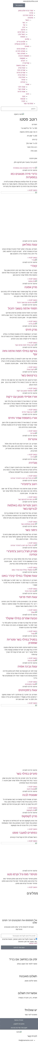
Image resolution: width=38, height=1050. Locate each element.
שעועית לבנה (29, 795)
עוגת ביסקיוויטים (28, 690)
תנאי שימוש (33, 943)
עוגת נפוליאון (29, 244)
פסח (23, 96)
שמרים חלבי (21, 70)
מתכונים (30, 18)
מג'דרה (33, 462)
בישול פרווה (21, 32)
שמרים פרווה (21, 73)
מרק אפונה (30, 287)
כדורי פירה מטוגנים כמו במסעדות (24, 175)
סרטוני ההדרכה (28, 15)
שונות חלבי (21, 87)
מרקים (23, 30)
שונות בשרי (21, 89)
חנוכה (23, 101)
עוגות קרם (22, 77)
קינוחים (23, 82)
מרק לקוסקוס (29, 816)
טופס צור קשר (28, 103)
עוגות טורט (21, 68)
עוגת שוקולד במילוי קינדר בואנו (19, 575)
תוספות (22, 37)
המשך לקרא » (32, 190)
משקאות (22, 58)
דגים (23, 27)
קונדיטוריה (26, 63)
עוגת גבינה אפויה (27, 666)
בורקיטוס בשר (29, 375)
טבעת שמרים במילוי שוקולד (21, 618)
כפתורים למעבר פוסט (24, 832)
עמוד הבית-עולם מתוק (25, 11)
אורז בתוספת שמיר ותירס (22, 418)
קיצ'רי (33, 266)
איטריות (32, 439)
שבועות (22, 99)
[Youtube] (23, 1046)
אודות (31, 13)
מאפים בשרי (21, 53)
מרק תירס (31, 329)
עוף (24, 25)
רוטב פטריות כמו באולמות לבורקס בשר (22, 507)
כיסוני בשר (31, 530)
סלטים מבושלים (20, 44)
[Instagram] (29, 1046)
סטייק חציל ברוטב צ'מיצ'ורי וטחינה (21, 553)
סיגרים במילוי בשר (26, 773)
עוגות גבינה (21, 75)
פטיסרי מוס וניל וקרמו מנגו (22, 874)
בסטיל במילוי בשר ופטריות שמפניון (22, 641)
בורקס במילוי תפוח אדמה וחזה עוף (19, 352)
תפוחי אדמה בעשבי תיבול (22, 308)
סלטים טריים (21, 42)
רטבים (23, 61)
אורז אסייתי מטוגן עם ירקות (21, 396)
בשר (23, 23)
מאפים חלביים (20, 51)
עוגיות (23, 80)
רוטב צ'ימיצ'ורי (29, 484)
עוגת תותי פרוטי (28, 597)
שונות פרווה (21, 92)
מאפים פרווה (21, 49)
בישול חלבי (21, 34)
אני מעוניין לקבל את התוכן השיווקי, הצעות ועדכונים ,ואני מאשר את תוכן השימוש (19, 941)
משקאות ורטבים (24, 56)
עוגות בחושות (20, 65)
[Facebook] (34, 1046)
